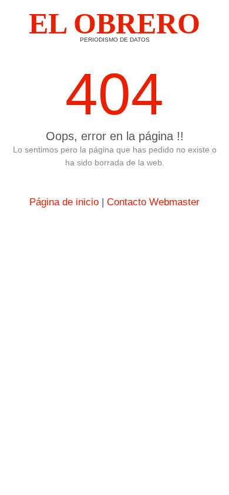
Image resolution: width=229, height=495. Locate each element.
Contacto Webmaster (153, 202)
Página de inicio (64, 202)
